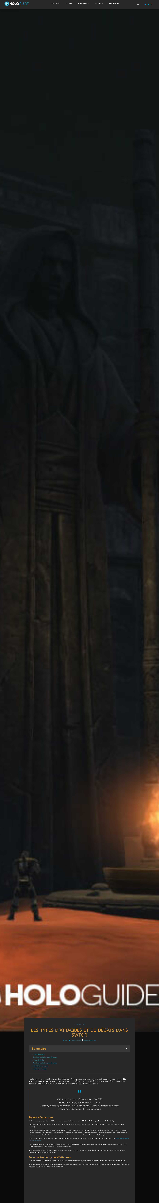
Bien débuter (114, 4)
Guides (98, 4)
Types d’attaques (39, 1054)
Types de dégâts (39, 1060)
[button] (138, 4)
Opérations (82, 4)
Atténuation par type (40, 1069)
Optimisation (79, 1024)
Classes (69, 4)
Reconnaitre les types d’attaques (46, 1057)
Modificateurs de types (41, 1066)
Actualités (55, 4)
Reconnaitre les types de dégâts (46, 1063)
